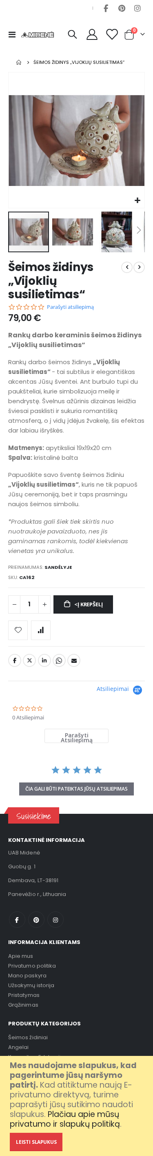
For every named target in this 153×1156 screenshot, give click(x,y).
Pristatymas (24, 995)
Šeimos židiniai (28, 1037)
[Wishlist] (111, 34)
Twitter (29, 660)
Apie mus (20, 956)
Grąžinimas (23, 1005)
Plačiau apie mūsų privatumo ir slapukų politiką (65, 1119)
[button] (137, 201)
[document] (77, 1106)
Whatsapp (59, 660)
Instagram (137, 8)
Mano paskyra (27, 975)
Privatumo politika (32, 966)
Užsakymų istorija (31, 985)
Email (73, 660)
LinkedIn (44, 660)
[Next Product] (139, 267)
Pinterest (121, 8)
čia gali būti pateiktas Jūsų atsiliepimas (76, 788)
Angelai (18, 1047)
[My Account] (92, 34)
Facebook (105, 8)
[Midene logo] (37, 34)
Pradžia (19, 62)
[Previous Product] (127, 267)
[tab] (76, 736)
